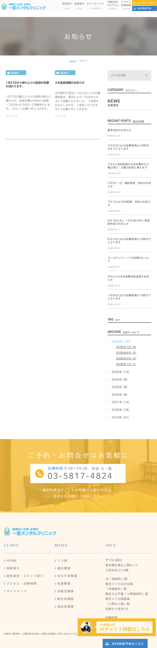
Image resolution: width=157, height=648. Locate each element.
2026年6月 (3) (126, 352)
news (15, 73)
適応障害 (64, 568)
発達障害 (64, 583)
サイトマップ (17, 591)
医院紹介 (13, 568)
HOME (72, 61)
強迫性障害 (65, 606)
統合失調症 (65, 598)
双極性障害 (65, 591)
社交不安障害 (67, 575)
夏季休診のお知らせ (119, 130)
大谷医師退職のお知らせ (69, 82)
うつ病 (62, 560)
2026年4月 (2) (126, 358)
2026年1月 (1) (126, 364)
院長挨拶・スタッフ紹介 (25, 575)
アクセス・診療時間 (22, 583)
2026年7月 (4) (126, 347)
